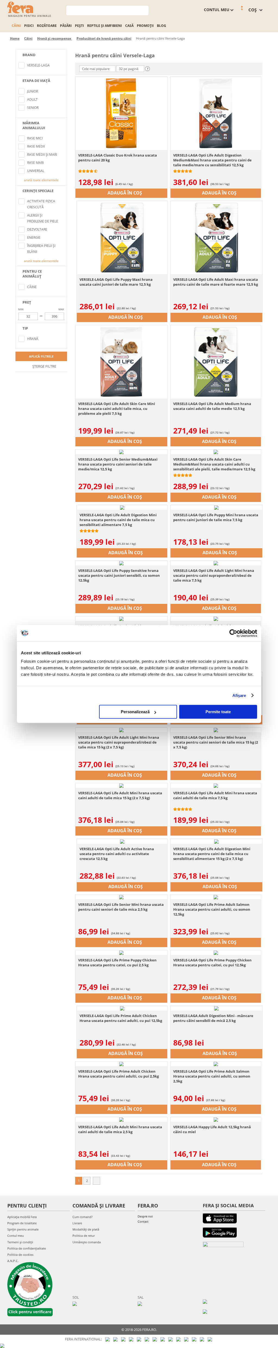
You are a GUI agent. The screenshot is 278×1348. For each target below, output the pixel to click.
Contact (143, 1221)
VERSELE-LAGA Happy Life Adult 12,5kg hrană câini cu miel (212, 1129)
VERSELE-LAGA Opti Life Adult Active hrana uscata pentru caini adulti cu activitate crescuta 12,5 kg (117, 853)
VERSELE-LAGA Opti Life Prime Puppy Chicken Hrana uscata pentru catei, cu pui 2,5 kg (117, 962)
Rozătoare (47, 25)
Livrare (77, 1223)
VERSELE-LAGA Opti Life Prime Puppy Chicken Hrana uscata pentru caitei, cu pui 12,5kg (212, 962)
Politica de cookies (20, 1255)
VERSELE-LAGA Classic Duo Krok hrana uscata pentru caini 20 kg (117, 157)
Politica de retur (83, 1236)
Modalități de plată (85, 1229)
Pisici (29, 25)
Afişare (239, 695)
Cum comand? (82, 1217)
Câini (16, 25)
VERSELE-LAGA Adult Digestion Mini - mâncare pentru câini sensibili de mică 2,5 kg (213, 1018)
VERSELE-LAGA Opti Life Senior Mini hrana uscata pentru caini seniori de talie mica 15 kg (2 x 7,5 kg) (215, 742)
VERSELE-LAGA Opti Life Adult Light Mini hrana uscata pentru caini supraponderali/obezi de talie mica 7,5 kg (213, 575)
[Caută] (144, 10)
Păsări (66, 25)
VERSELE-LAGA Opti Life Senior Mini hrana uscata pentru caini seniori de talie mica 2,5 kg (121, 907)
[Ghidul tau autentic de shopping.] (205, 1301)
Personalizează (135, 711)
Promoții (145, 25)
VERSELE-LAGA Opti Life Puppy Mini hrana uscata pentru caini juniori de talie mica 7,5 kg (215, 517)
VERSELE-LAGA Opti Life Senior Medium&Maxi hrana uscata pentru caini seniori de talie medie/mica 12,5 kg (117, 464)
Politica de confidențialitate (26, 1248)
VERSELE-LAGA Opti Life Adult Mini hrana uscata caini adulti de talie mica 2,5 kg (120, 1129)
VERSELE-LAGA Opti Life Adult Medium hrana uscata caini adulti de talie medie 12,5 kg (212, 406)
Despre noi (145, 1216)
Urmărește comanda (86, 1242)
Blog (161, 25)
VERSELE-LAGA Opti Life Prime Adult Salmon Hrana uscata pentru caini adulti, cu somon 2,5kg (211, 1076)
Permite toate (218, 711)
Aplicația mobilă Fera (22, 1217)
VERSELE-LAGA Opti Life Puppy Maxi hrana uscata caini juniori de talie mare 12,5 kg (116, 282)
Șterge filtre (43, 366)
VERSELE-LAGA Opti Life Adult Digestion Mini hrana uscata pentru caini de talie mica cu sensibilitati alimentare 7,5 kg (118, 519)
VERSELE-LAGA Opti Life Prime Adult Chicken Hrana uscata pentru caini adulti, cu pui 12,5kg (121, 1018)
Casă (129, 25)
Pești (79, 25)
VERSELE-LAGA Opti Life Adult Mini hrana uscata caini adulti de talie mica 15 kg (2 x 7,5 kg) (120, 795)
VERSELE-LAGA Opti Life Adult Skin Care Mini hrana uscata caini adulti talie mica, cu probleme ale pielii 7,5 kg (116, 408)
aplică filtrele (41, 356)
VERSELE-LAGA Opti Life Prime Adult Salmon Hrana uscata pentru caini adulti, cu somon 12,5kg (211, 909)
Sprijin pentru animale (23, 1229)
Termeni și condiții (20, 1242)
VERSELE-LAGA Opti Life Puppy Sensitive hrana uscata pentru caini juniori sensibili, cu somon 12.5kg (119, 575)
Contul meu (15, 1236)
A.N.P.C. (12, 1261)
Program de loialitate (22, 1223)
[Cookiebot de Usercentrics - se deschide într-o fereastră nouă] (233, 633)
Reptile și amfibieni (104, 25)
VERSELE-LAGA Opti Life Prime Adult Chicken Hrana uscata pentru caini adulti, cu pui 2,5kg (118, 1074)
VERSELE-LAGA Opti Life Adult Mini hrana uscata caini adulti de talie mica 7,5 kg (215, 795)
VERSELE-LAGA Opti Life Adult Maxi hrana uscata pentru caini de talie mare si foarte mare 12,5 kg (215, 282)
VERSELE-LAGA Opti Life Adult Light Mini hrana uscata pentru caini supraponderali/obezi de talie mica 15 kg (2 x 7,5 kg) (118, 742)
